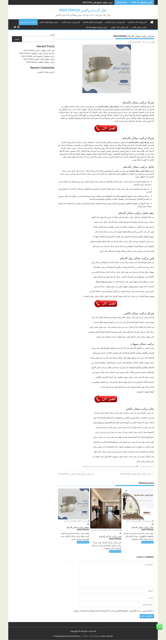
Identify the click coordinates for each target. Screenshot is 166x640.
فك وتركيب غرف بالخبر (71, 22)
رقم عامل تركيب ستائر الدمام (127, 466)
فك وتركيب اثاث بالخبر (119, 27)
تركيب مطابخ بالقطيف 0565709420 (40, 62)
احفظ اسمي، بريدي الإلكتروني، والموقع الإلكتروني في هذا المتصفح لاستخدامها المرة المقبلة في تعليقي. (112, 610)
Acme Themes (107, 636)
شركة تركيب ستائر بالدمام (109, 466)
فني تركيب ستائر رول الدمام (91, 466)
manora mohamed (132, 521)
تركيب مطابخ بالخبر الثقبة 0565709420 (39, 59)
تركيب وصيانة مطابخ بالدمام (96, 27)
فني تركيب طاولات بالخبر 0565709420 (39, 50)
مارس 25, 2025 (82, 521)
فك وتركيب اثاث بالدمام (137, 22)
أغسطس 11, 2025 (114, 530)
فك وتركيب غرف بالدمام (115, 22)
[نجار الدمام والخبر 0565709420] (152, 22)
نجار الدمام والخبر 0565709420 (83, 10)
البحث (52, 34)
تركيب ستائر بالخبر (139, 27)
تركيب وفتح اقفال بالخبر (49, 22)
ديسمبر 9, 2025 (147, 521)
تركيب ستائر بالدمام (28, 22)
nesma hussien (133, 42)
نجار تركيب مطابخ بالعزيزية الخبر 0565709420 (76, 474)
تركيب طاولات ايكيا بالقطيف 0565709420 (136, 474)
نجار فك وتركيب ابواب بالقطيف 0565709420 (37, 53)
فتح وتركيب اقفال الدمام (92, 22)
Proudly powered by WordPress (66, 636)
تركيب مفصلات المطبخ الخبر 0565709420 (97, 2)
